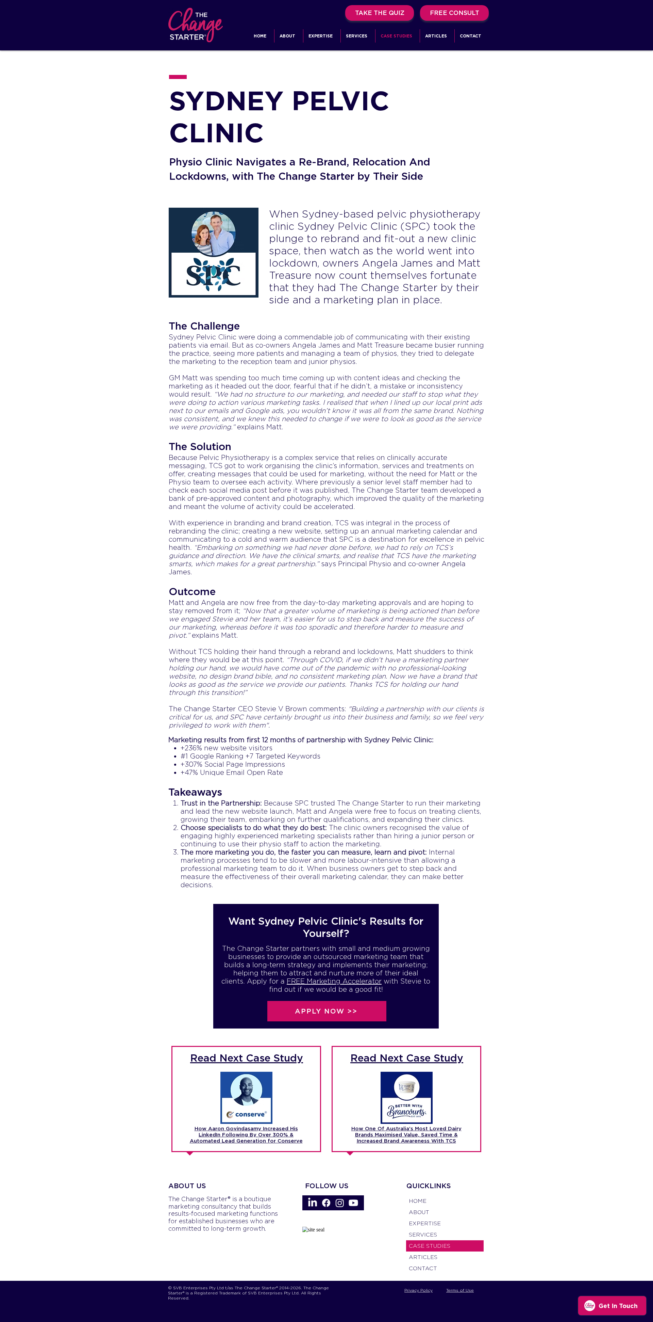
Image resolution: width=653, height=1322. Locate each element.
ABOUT (419, 1212)
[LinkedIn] (312, 1202)
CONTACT (423, 1268)
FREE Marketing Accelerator (334, 981)
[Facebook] (326, 1202)
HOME (417, 1201)
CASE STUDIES (429, 1246)
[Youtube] (353, 1202)
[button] (321, 36)
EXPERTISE (425, 1223)
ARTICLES (423, 1257)
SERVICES (423, 1234)
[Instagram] (339, 1202)
